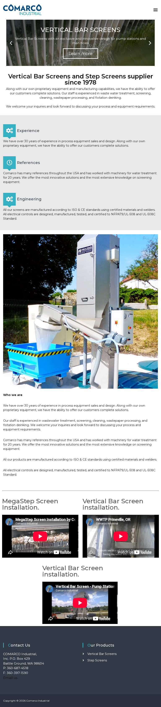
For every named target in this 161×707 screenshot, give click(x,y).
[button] (155, 9)
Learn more (80, 53)
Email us (10, 678)
